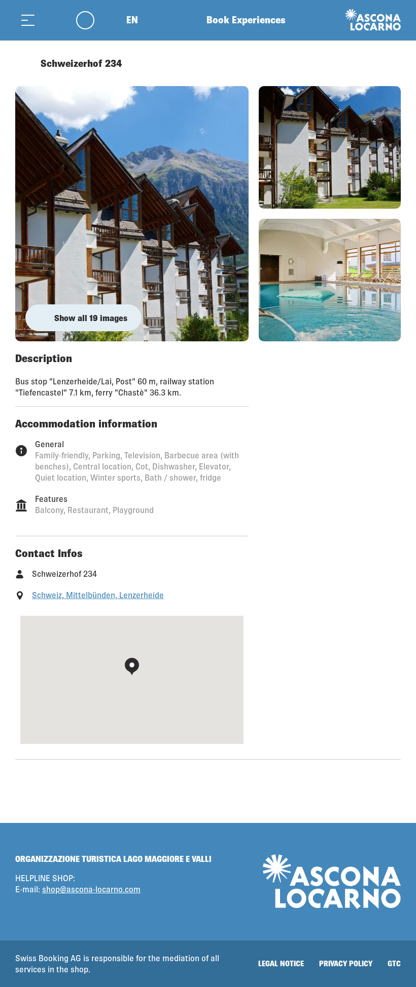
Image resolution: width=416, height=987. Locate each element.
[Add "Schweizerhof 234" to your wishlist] (390, 63)
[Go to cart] (53, 20)
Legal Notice (281, 963)
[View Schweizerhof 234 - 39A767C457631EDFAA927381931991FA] (330, 280)
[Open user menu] (91, 20)
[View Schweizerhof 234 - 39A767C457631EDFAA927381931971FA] (330, 147)
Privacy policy (345, 963)
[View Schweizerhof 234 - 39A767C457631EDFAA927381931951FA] (132, 213)
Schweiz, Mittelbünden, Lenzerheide (98, 595)
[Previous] (24, 63)
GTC (394, 963)
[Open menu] (28, 20)
